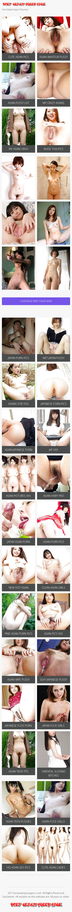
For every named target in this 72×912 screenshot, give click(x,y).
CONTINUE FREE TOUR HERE (36, 301)
